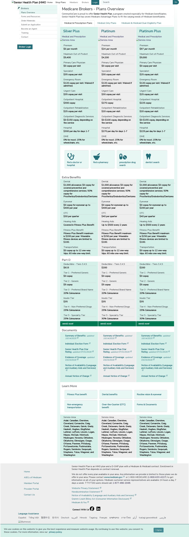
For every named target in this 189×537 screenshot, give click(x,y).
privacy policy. (55, 532)
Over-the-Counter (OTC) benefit (114, 406)
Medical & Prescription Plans (78, 23)
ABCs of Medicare (33, 477)
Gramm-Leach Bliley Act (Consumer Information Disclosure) (102, 498)
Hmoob (83, 517)
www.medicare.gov (114, 477)
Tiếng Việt (34, 517)
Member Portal (31, 483)
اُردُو (135, 517)
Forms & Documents (147, 404)
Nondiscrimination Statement (87, 491)
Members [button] (74, 2)
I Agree (158, 530)
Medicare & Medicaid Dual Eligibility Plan (141, 23)
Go (176, 2)
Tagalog (93, 517)
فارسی (162, 517)
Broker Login (25, 46)
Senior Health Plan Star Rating (79, 350)
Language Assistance (28, 513)
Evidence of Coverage (79, 358)
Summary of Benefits (79, 337)
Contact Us (29, 494)
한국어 (55, 517)
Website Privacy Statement (87, 488)
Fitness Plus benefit (77, 394)
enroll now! (79, 323)
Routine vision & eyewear (149, 394)
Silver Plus (71, 31)
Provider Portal (31, 488)
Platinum (108, 31)
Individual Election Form (78, 343)
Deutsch (65, 517)
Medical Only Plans (106, 23)
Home (50, 2)
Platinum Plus (150, 31)
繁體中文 (45, 517)
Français (103, 517)
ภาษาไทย (126, 517)
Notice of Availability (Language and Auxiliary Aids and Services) (80, 368)
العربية (74, 517)
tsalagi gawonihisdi (148, 517)
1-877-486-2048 (121, 483)
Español (22, 517)
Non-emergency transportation (75, 406)
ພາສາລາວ (114, 517)
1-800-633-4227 (157, 477)
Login (95, 2)
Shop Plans (60, 2)
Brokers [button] (85, 2)
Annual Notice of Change (78, 376)
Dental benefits (109, 394)
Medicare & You (80, 502)
